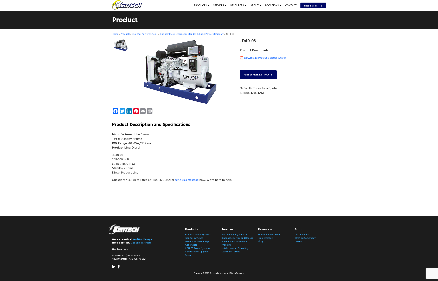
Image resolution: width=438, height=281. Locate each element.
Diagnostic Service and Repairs (237, 238)
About (254, 5)
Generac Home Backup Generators (197, 243)
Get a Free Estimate (141, 243)
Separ (188, 255)
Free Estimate (313, 6)
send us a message (187, 180)
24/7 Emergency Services (234, 235)
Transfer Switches (194, 238)
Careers (298, 242)
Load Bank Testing (231, 252)
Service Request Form (269, 235)
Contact (291, 5)
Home (115, 34)
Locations (272, 5)
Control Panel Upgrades (197, 252)
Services (219, 5)
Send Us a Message (142, 239)
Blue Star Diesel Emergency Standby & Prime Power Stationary (192, 34)
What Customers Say (305, 238)
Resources (237, 5)
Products (200, 5)
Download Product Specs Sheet (264, 57)
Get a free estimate (258, 75)
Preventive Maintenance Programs (234, 243)
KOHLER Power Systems (197, 248)
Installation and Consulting (235, 248)
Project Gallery (265, 238)
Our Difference (302, 235)
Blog (260, 242)
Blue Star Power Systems (144, 34)
